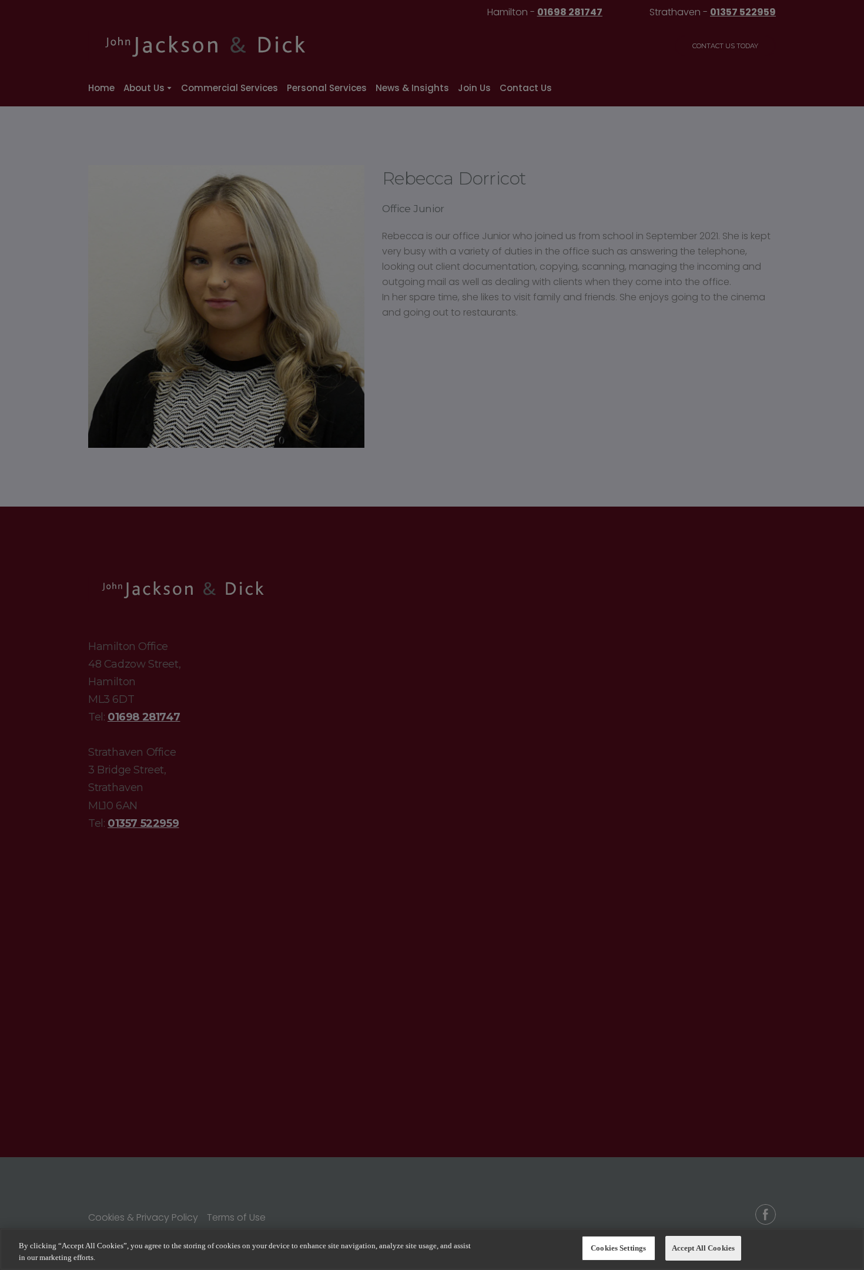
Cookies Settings (618, 1248)
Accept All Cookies (703, 1248)
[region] (432, 1249)
